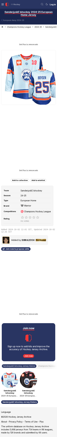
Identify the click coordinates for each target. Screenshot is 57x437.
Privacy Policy (16, 421)
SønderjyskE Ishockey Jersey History (19, 402)
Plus (42, 421)
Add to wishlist (38, 180)
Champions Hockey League (19, 27)
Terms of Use (31, 421)
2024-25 (38, 27)
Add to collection (20, 180)
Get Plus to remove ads (28, 44)
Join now (28, 356)
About (4, 421)
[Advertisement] (28, 37)
